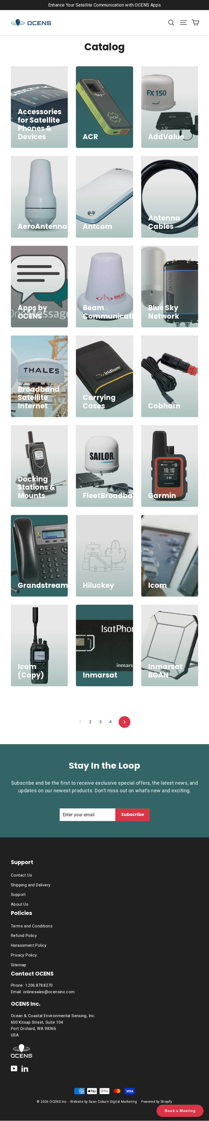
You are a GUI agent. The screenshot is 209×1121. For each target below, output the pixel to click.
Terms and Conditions (32, 926)
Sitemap (18, 964)
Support (18, 894)
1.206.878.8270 (39, 985)
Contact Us (21, 875)
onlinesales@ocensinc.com (49, 991)
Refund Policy (24, 935)
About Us (19, 904)
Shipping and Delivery (30, 885)
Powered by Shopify (156, 1102)
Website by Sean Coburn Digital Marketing (103, 1102)
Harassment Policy (29, 945)
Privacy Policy (24, 955)
